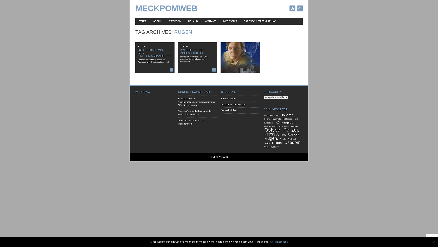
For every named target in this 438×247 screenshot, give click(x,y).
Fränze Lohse (185, 98)
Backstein (268, 115)
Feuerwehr (276, 119)
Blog (276, 115)
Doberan (287, 115)
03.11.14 (141, 46)
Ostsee (272, 130)
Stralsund (292, 139)
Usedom (292, 142)
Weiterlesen (281, 241)
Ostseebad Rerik (229, 110)
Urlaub (193, 21)
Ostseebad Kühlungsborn (233, 104)
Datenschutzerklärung (260, 21)
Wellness (275, 147)
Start (142, 21)
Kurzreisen (268, 123)
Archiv (157, 21)
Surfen (267, 143)
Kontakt (210, 21)
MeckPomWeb (166, 8)
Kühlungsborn (286, 122)
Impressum (230, 21)
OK (271, 241)
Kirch (296, 119)
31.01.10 (184, 46)
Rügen (270, 138)
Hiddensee (287, 119)
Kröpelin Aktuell (228, 98)
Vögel (266, 147)
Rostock (293, 134)
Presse (271, 134)
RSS (292, 8)
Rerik (283, 135)
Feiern (267, 119)
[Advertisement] (152, 113)
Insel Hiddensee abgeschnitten (192, 52)
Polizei (290, 130)
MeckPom (175, 21)
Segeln (283, 139)
